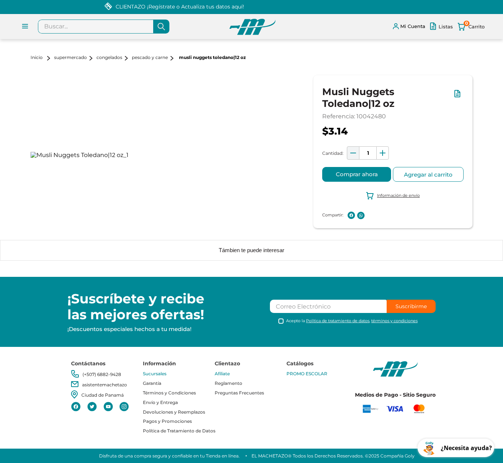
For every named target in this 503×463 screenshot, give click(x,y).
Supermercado (70, 57)
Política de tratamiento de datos (337, 320)
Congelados (109, 57)
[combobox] (103, 27)
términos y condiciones (394, 320)
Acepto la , (352, 320)
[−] (353, 153)
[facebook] (351, 215)
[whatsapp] (360, 215)
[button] (458, 97)
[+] (382, 153)
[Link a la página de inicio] (42, 58)
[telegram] (370, 215)
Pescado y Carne (150, 57)
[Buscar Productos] (161, 26)
